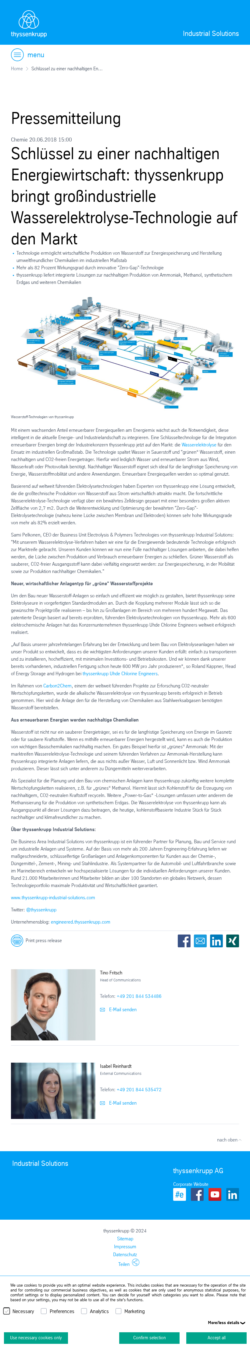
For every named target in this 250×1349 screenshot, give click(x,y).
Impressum (125, 1246)
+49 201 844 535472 (139, 1089)
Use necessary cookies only (36, 1337)
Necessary (23, 1311)
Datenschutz (125, 1254)
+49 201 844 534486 (139, 996)
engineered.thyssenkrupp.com (80, 922)
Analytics (99, 1311)
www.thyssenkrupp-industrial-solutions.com (53, 897)
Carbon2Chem (57, 686)
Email (200, 941)
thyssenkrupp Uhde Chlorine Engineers (120, 673)
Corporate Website (191, 1184)
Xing (232, 941)
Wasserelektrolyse (199, 445)
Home (17, 69)
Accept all (217, 1337)
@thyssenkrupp (41, 910)
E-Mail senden (122, 1009)
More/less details (223, 1322)
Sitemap (125, 1239)
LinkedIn (216, 941)
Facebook (184, 941)
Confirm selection (149, 1337)
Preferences (62, 1311)
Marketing (134, 1311)
